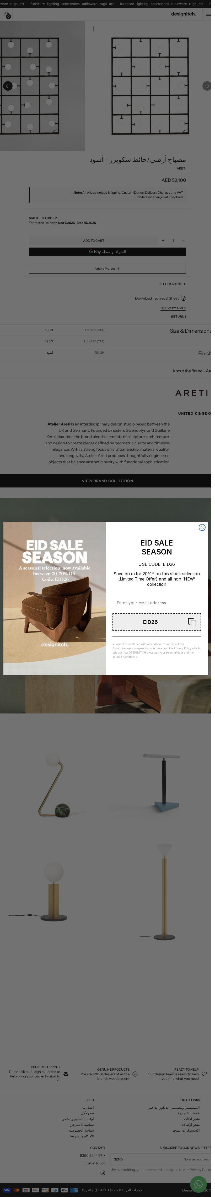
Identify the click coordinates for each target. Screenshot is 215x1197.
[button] (156, 622)
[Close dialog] (202, 527)
